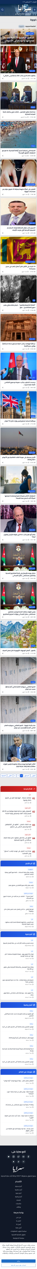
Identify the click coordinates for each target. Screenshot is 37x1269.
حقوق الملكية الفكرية (19, 1234)
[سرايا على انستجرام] (13, 1157)
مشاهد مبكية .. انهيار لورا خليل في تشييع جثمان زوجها (18, 798)
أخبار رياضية (18, 1196)
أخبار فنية (18, 1193)
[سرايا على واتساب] (9, 1157)
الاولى (33, 775)
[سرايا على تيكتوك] (18, 1162)
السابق (26, 775)
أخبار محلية (18, 1186)
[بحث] (2, 10)
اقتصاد (18, 1200)
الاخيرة (4, 775)
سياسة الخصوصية (18, 1238)
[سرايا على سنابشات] (13, 1162)
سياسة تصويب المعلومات (18, 1231)
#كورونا (21, 26)
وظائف (18, 1207)
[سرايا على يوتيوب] (23, 1157)
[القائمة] (35, 10)
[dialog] (18, 1255)
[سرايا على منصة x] (18, 1157)
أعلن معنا (19, 1228)
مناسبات (18, 1203)
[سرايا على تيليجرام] (23, 1162)
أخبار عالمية (18, 1190)
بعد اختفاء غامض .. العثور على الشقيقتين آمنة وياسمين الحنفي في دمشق (18, 825)
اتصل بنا (18, 1221)
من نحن (18, 1217)
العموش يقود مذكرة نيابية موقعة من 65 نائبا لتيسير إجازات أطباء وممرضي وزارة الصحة (16, 812)
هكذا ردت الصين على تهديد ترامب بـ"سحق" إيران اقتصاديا (17, 852)
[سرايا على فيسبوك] (28, 1157)
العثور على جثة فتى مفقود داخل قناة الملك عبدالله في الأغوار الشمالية (17, 838)
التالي (10, 775)
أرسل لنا (18, 1224)
